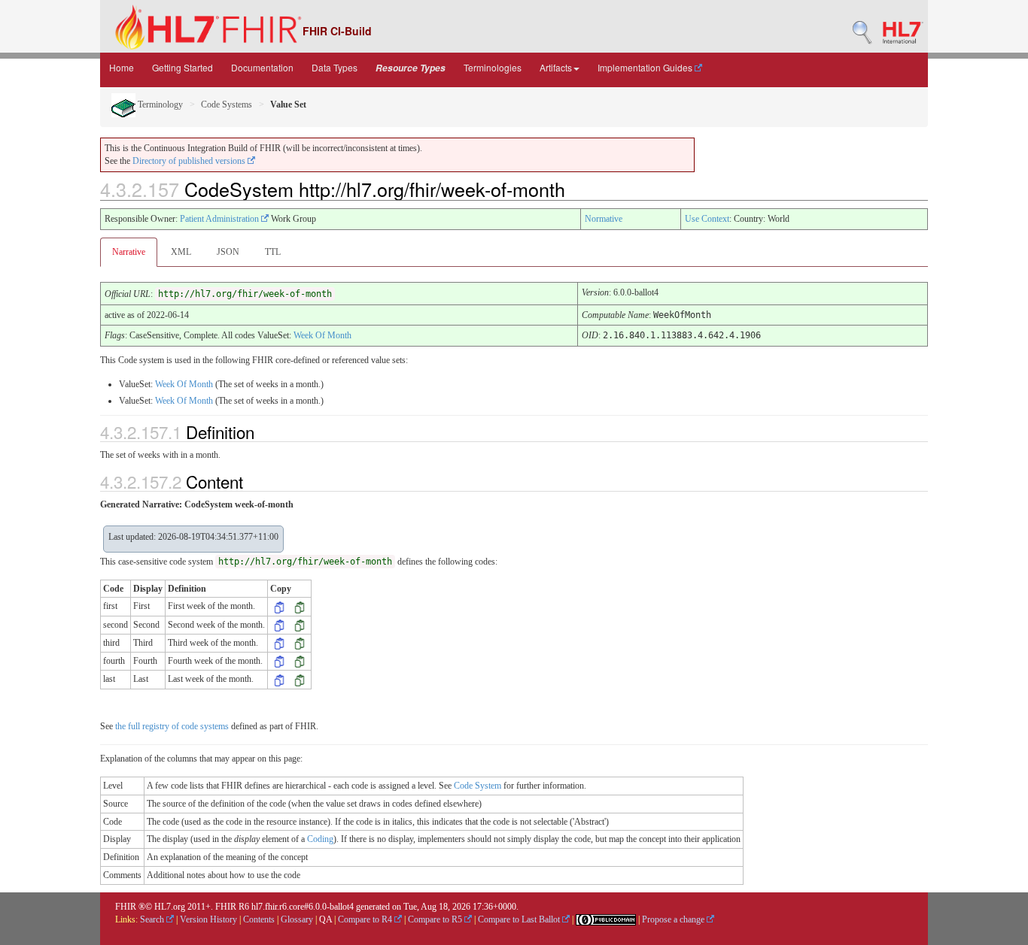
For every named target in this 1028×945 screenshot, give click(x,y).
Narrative (128, 252)
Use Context (707, 219)
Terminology (159, 104)
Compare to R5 (436, 919)
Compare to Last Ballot (520, 919)
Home (121, 67)
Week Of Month (322, 335)
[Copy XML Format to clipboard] (279, 606)
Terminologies (493, 67)
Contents (259, 919)
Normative (603, 219)
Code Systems (226, 104)
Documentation (262, 67)
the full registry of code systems (172, 726)
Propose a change (674, 919)
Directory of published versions (190, 161)
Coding (320, 839)
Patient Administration (220, 219)
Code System (477, 785)
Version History (208, 919)
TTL (273, 252)
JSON (228, 252)
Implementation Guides (646, 67)
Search (153, 919)
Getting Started (182, 67)
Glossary (297, 919)
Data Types (334, 67)
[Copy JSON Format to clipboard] (299, 606)
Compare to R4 (366, 919)
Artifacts (556, 67)
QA (325, 919)
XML (181, 252)
